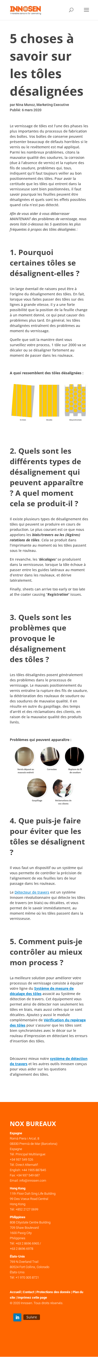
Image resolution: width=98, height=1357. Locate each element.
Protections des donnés (53, 1292)
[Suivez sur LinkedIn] (17, 1317)
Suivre (31, 1317)
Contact (28, 1292)
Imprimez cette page (32, 1297)
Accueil (15, 1292)
